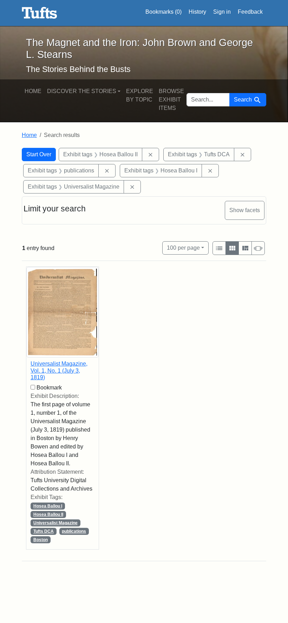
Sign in (222, 12)
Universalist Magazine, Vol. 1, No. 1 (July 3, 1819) (59, 370)
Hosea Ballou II (48, 514)
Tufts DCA (43, 531)
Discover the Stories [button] (81, 91)
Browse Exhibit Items (171, 99)
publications (74, 531)
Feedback (250, 12)
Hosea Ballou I (47, 506)
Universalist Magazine (55, 522)
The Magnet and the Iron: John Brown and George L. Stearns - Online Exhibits (39, 13)
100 (183, 247)
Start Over (38, 154)
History (197, 12)
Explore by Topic (139, 95)
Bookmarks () (163, 12)
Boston (40, 539)
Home (33, 91)
